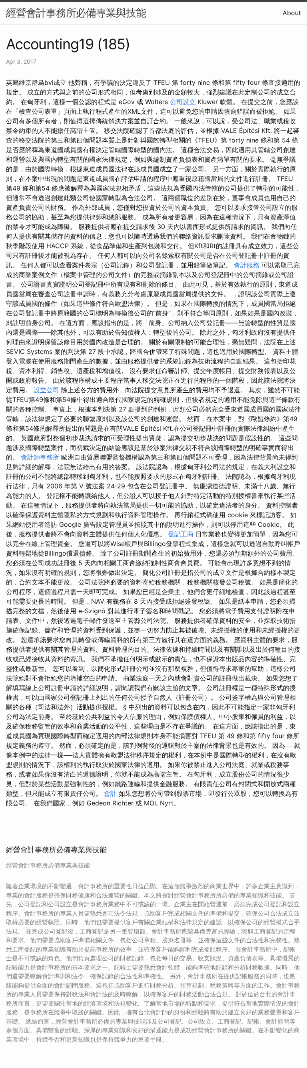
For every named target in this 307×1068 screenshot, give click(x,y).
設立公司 (46, 390)
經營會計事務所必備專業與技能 (76, 12)
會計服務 (246, 265)
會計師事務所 (40, 457)
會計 (110, 793)
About (292, 13)
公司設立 (182, 102)
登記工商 (180, 534)
